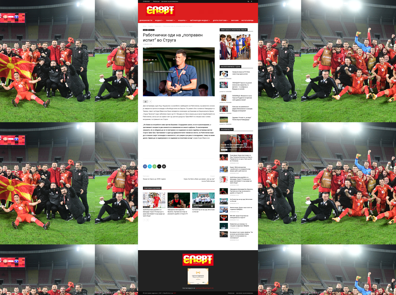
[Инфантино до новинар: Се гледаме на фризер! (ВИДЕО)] (224, 226)
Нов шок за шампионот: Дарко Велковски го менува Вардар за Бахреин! (242, 109)
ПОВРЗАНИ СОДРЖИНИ (152, 188)
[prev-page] (144, 220)
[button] (248, 1)
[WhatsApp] (154, 166)
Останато (224, 149)
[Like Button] (145, 101)
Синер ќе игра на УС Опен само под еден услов (241, 73)
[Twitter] (150, 166)
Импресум (156, 1)
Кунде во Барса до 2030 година (154, 179)
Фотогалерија (247, 20)
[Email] (159, 166)
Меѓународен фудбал (199, 20)
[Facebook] (251, 1)
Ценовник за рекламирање (169, 1)
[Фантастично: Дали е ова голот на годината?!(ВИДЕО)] (224, 209)
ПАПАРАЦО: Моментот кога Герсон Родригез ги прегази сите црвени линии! (242, 98)
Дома (144, 26)
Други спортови (220, 20)
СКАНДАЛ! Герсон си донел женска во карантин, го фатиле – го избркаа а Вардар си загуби (242, 86)
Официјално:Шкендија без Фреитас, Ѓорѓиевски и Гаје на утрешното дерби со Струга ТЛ (178, 212)
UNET (174, 293)
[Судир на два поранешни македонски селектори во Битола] (236, 143)
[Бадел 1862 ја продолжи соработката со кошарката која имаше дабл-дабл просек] (224, 169)
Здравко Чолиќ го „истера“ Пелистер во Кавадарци (241, 118)
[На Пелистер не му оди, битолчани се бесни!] (203, 200)
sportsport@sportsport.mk (204, 288)
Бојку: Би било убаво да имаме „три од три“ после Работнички (199, 180)
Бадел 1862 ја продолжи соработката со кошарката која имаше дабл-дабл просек (240, 169)
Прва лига (158, 26)
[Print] (164, 166)
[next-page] (147, 220)
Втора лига (196, 207)
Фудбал (158, 20)
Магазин (235, 20)
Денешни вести (145, 20)
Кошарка (182, 20)
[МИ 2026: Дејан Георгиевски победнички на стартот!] (224, 218)
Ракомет (169, 20)
